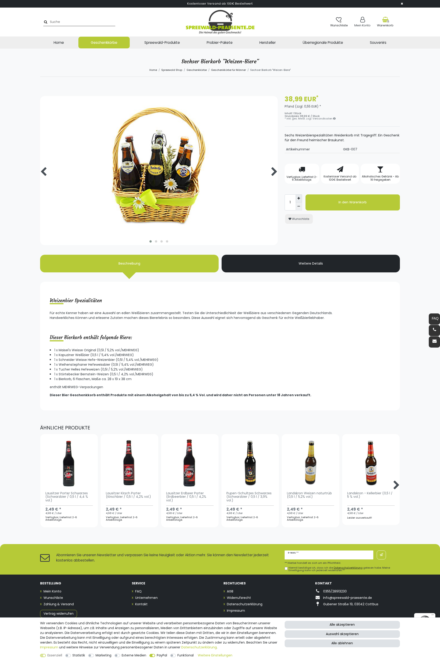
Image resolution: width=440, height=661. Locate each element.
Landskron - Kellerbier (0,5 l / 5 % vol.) (370, 495)
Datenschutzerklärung (244, 604)
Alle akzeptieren (342, 624)
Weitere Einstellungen (215, 655)
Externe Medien (134, 655)
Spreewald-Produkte (162, 42)
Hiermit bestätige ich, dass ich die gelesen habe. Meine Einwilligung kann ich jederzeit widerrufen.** (339, 569)
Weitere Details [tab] (311, 263)
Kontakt (141, 604)
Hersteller (267, 42)
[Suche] (45, 21)
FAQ (138, 591)
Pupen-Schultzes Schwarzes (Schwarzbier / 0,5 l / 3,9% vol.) (249, 497)
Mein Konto (52, 591)
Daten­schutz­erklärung (199, 647)
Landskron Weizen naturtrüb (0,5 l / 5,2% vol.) (309, 495)
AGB (230, 591)
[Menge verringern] (299, 206)
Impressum (236, 610)
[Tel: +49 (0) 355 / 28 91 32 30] (434, 330)
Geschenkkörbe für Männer (228, 70)
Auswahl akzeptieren (342, 634)
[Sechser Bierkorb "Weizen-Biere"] (159, 215)
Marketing (103, 655)
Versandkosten (323, 118)
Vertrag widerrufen (59, 613)
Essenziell (54, 655)
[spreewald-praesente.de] (220, 22)
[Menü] (432, 616)
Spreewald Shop (171, 70)
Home (59, 42)
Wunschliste (300, 219)
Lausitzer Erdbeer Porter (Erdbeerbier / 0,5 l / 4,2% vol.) (186, 497)
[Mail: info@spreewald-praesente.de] (434, 342)
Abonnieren (381, 554)
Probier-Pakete (220, 42)
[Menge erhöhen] (299, 198)
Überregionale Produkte (323, 42)
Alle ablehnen (342, 643)
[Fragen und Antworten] (434, 319)
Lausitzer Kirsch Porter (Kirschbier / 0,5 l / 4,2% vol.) (128, 495)
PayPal (162, 655)
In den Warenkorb (352, 202)
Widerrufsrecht (239, 597)
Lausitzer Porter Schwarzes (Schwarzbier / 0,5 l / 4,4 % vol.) (66, 497)
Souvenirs (378, 42)
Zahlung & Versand (59, 604)
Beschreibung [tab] (129, 263)
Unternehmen (146, 597)
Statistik (78, 655)
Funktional (185, 655)
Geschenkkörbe (104, 42)
